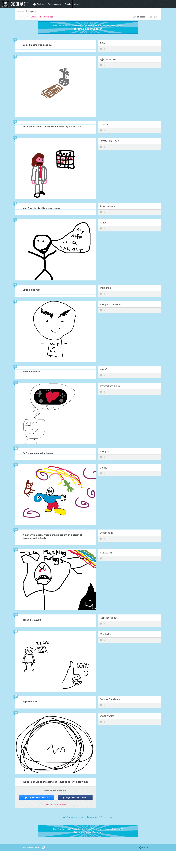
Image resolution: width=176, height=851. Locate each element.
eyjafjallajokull (108, 59)
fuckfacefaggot (108, 617)
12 (16, 464)
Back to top (147, 847)
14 (16, 549)
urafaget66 (106, 552)
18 (16, 713)
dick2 (102, 42)
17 (16, 696)
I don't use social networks (56, 804)
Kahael (103, 222)
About (77, 4)
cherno (103, 467)
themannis (105, 287)
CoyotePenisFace (109, 140)
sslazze (104, 124)
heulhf (103, 369)
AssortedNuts (107, 206)
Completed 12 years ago (42, 16)
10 (16, 383)
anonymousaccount (111, 304)
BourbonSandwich (110, 699)
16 (16, 631)
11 (16, 448)
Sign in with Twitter (38, 797)
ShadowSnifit (107, 715)
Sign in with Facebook (77, 797)
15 (16, 614)
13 (16, 529)
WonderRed (106, 634)
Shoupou (104, 451)
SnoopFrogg (106, 532)
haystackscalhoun (110, 386)
